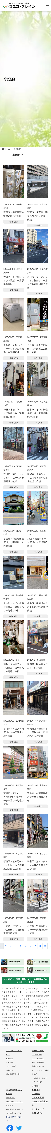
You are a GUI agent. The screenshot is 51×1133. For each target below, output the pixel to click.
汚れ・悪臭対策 (38, 1059)
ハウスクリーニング (39, 1078)
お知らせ (9, 1070)
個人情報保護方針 (13, 1074)
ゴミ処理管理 (37, 1055)
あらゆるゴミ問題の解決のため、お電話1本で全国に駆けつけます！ (25, 980)
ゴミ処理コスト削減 (14, 1113)
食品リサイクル (38, 1066)
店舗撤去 (35, 1086)
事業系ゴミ (10, 1098)
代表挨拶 (9, 1059)
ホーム (7, 149)
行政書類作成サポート (14, 1109)
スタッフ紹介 (11, 1066)
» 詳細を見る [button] (14, 222)
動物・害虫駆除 (38, 1062)
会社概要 (9, 1062)
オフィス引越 (37, 1082)
